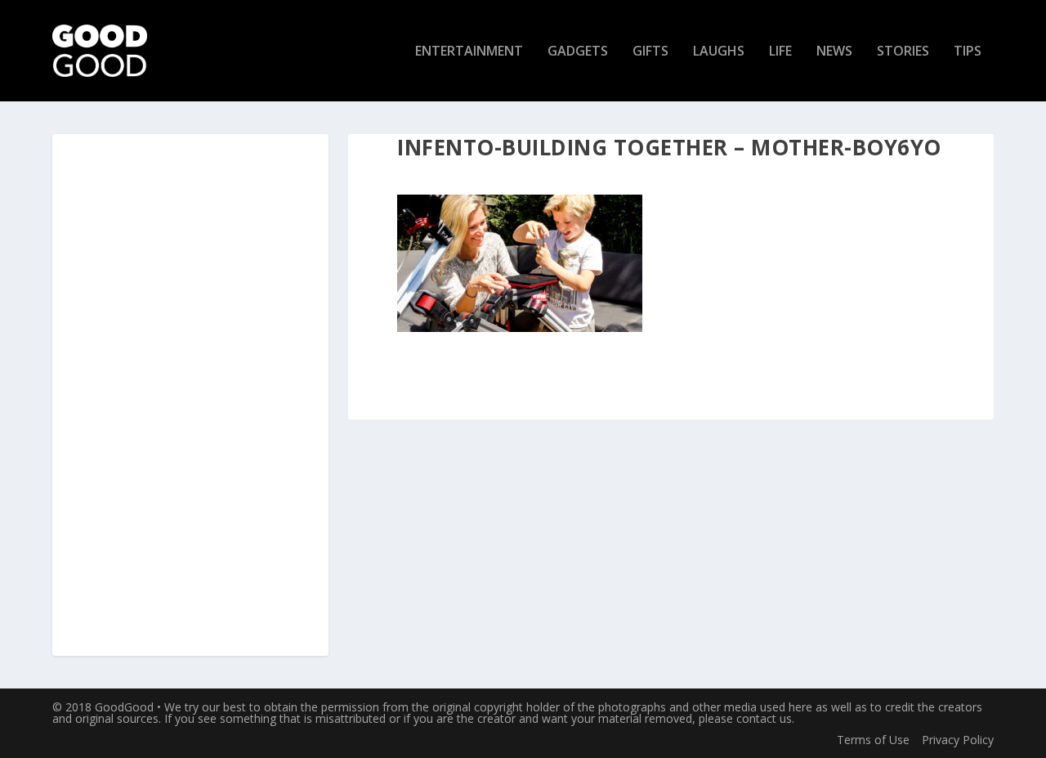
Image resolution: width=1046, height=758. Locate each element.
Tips (967, 52)
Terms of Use (873, 739)
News (834, 52)
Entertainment (469, 52)
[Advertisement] (190, 395)
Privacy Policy (958, 739)
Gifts (650, 52)
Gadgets (578, 52)
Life (780, 52)
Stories (903, 52)
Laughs (718, 52)
